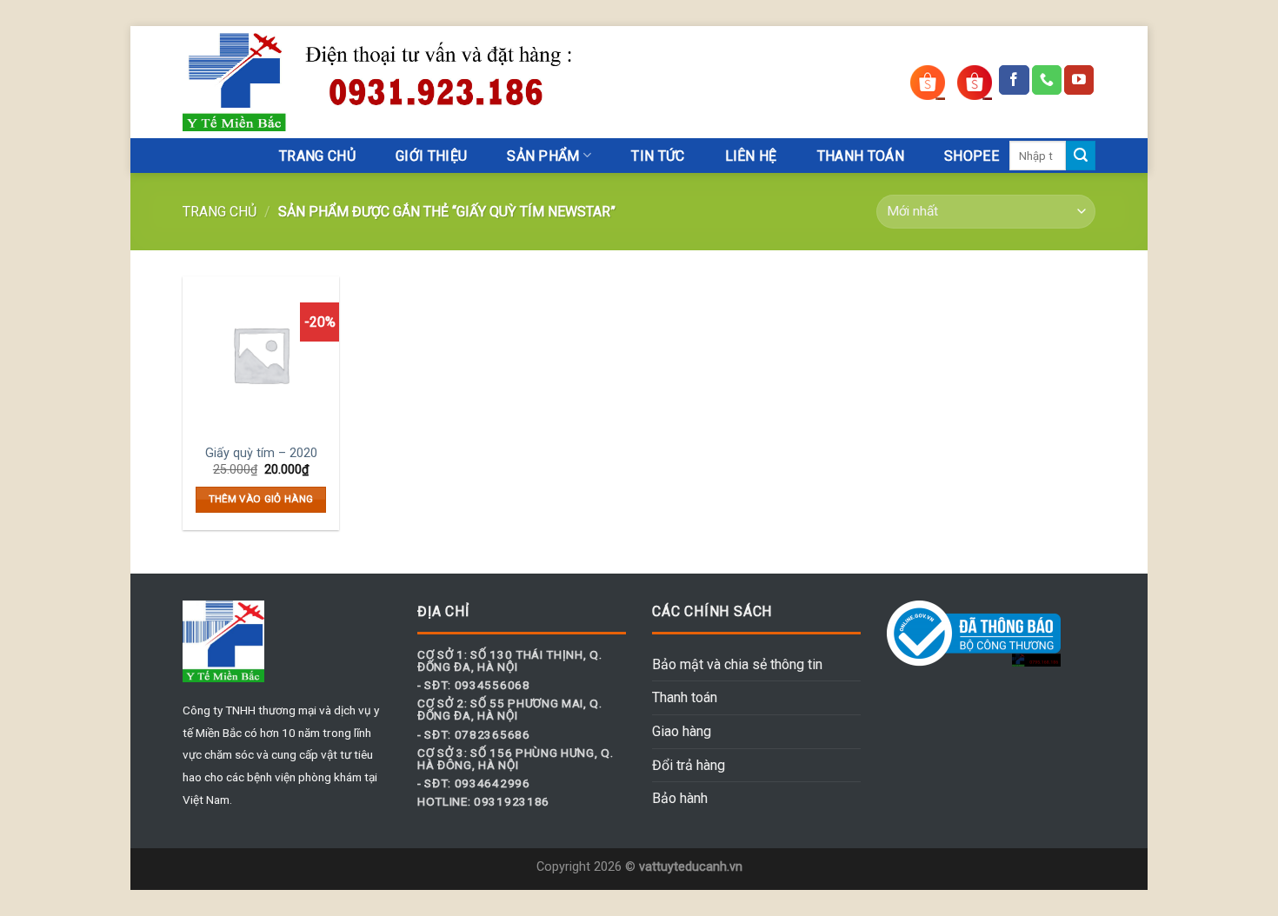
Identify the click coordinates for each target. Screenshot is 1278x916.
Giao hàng (681, 731)
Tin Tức (657, 156)
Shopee (971, 156)
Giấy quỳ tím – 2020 (261, 453)
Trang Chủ (317, 156)
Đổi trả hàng (688, 765)
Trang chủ (219, 211)
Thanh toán (684, 697)
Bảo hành (680, 798)
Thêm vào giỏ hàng (261, 499)
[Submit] (1080, 155)
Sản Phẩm (543, 156)
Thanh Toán (860, 156)
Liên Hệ (751, 156)
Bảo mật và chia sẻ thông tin (737, 664)
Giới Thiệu (431, 156)
